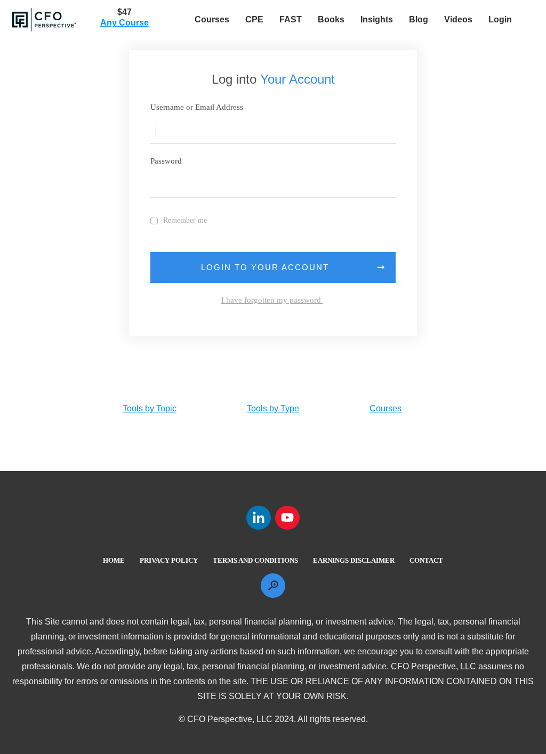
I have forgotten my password (272, 300)
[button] (386, 131)
